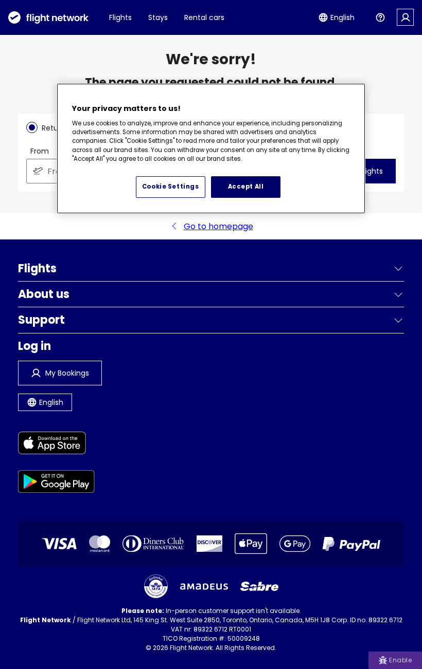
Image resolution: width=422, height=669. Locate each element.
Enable (400, 660)
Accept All (246, 186)
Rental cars (204, 17)
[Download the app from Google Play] (56, 483)
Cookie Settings (170, 186)
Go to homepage (218, 226)
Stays (158, 17)
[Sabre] (259, 586)
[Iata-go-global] (156, 586)
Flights (120, 17)
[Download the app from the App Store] (56, 445)
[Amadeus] (204, 586)
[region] (211, 148)
